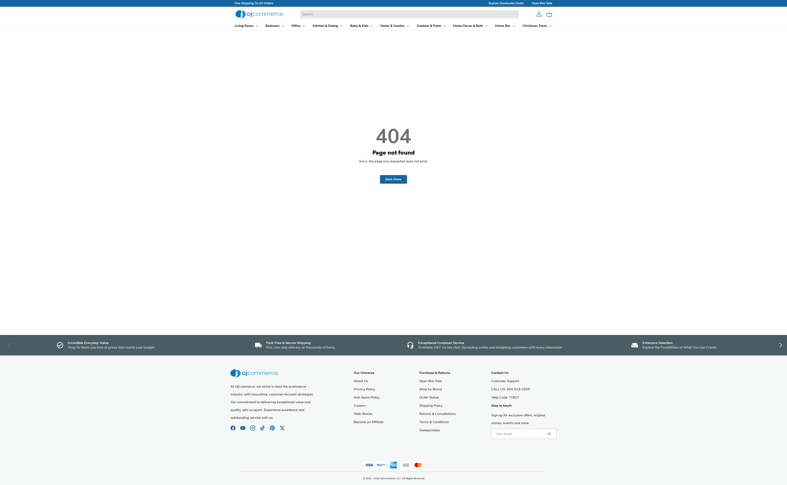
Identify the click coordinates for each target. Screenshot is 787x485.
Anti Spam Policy (367, 397)
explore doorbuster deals (506, 3)
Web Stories (363, 414)
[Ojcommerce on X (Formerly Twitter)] (282, 426)
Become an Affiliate (369, 422)
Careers (360, 405)
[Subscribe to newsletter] (548, 434)
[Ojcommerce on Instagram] (253, 426)
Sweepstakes (429, 430)
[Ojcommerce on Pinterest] (273, 426)
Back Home (393, 179)
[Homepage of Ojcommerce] (259, 14)
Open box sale (542, 3)
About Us (361, 381)
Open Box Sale (430, 381)
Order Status (429, 397)
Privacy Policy (364, 389)
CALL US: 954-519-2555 (510, 389)
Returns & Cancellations (437, 414)
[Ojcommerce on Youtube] (243, 426)
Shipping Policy (431, 405)
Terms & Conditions (434, 422)
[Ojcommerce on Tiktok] (263, 426)
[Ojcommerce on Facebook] (233, 426)
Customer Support (505, 381)
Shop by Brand (430, 389)
